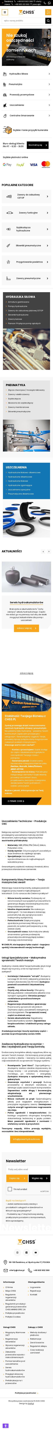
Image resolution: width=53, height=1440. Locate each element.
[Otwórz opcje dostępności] (6, 1426)
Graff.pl (31, 1403)
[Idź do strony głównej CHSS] (26, 1242)
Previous (43, 551)
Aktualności (12, 551)
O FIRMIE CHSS (15, 801)
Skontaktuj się (35, 145)
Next (49, 551)
